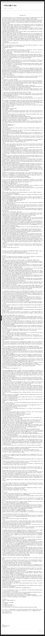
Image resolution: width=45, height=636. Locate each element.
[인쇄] (42, 630)
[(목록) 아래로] (40, 630)
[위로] (39, 630)
